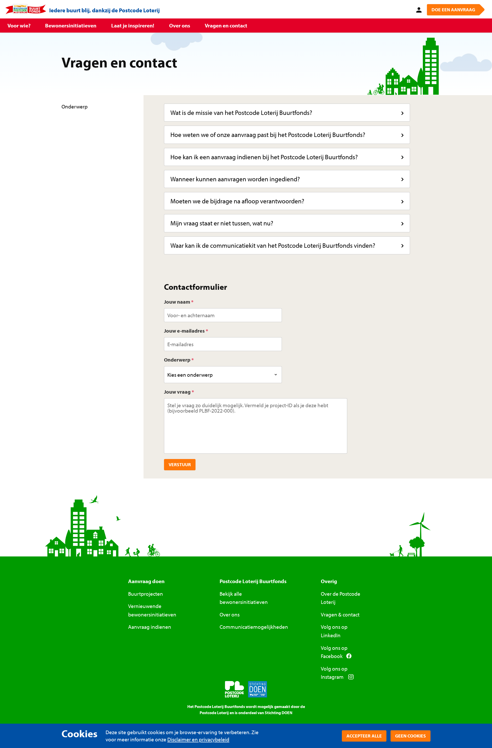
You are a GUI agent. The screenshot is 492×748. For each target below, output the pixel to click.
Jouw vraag (177, 391)
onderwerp (75, 106)
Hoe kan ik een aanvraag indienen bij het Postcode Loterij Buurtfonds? (264, 157)
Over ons (179, 25)
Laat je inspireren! (132, 25)
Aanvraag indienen (149, 626)
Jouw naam (177, 301)
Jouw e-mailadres (184, 330)
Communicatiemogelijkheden (254, 626)
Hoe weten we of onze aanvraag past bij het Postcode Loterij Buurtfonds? (267, 134)
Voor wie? (18, 25)
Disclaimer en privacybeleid (198, 739)
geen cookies (410, 736)
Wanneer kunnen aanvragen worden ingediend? (235, 179)
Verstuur (180, 464)
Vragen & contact (340, 614)
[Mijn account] (418, 9)
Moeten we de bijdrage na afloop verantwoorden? (237, 201)
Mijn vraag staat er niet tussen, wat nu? (221, 223)
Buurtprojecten (145, 593)
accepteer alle (364, 736)
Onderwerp (177, 359)
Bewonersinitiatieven (70, 25)
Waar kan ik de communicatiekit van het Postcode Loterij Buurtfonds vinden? (272, 245)
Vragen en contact (226, 25)
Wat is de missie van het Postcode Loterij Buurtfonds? (241, 112)
